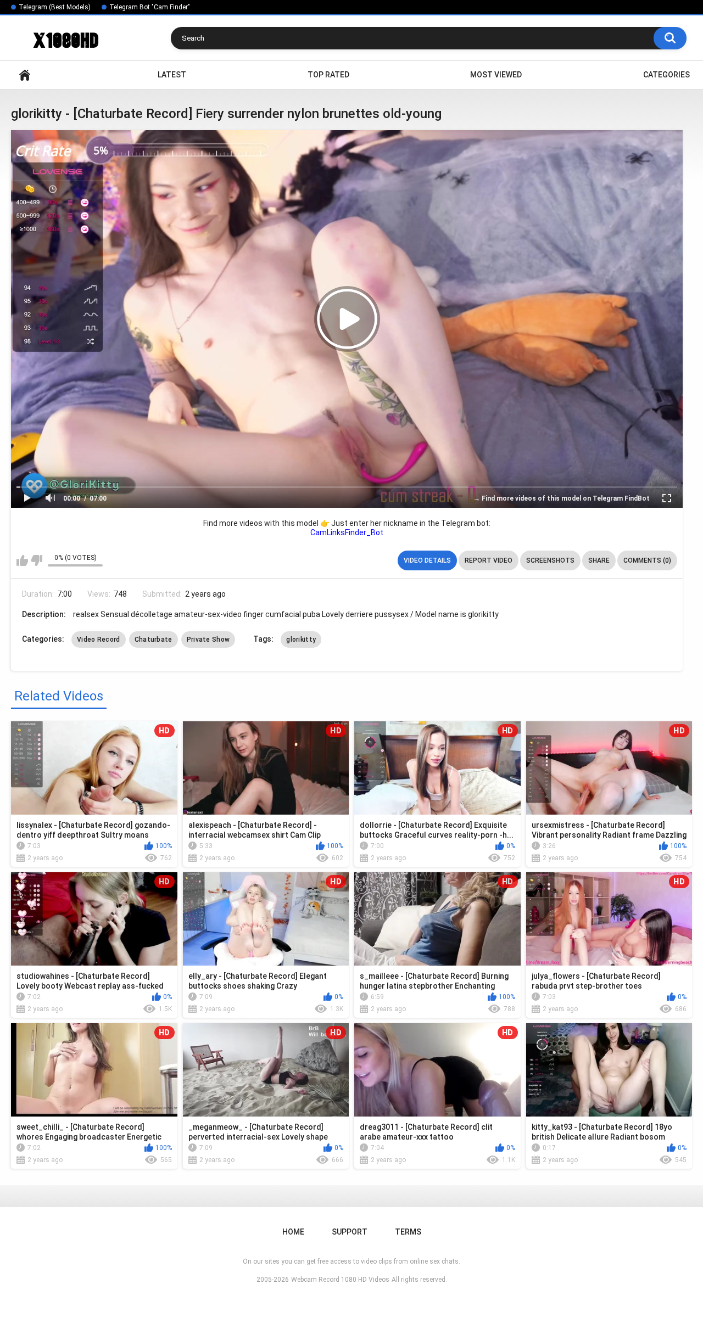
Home (24, 75)
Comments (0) (647, 560)
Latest (172, 74)
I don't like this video (36, 560)
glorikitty (301, 639)
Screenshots (550, 560)
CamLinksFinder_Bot (346, 532)
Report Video (488, 560)
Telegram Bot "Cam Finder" (149, 7)
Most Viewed (496, 74)
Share (599, 560)
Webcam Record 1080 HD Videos (340, 1279)
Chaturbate (153, 639)
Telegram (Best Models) (55, 7)
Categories (666, 74)
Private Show (208, 639)
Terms (408, 1231)
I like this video (22, 560)
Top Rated (328, 74)
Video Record (98, 639)
